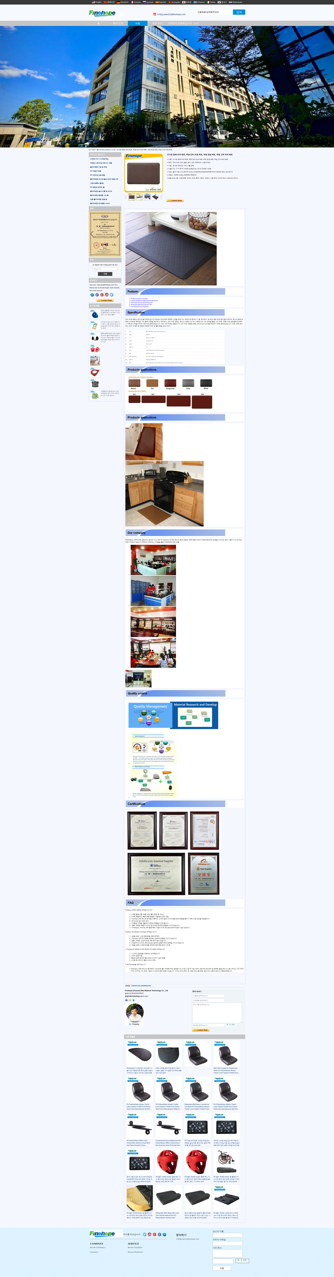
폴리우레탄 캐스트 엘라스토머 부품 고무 (104, 179)
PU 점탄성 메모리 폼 (97, 187)
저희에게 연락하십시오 (177, 23)
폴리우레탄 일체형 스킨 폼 (106, 150)
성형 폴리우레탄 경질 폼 (98, 199)
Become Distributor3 (97, 1247)
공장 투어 (157, 23)
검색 (239, 12)
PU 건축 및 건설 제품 (97, 175)
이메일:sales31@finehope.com (171, 14)
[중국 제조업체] (95, 349)
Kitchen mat (136, 986)
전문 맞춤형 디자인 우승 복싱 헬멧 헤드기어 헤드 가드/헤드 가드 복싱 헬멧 (110, 313)
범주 (93, 150)
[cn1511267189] (133, 1000)
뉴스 (196, 23)
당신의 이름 (218, 1231)
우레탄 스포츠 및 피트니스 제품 (101, 163)
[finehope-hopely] (126, 1000)
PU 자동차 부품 (95, 171)
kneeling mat (146, 986)
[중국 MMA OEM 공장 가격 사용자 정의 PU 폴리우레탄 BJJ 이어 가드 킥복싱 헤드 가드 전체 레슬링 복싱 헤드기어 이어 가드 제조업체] (95, 337)
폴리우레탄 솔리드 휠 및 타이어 (101, 191)
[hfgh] (97, 295)
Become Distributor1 (135, 1252)
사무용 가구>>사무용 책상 (99, 159)
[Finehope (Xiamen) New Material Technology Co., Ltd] (106, 12)
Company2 (94, 1252)
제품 (137, 23)
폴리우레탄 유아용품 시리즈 (100, 203)
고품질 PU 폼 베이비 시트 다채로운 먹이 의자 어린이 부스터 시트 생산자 (110, 393)
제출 (222, 1268)
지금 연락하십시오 (105, 300)
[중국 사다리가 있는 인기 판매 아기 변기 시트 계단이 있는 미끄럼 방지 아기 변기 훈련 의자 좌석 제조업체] (95, 326)
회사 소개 (118, 23)
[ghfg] (102, 295)
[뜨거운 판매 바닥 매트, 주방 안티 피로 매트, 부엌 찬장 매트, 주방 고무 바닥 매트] (143, 173)
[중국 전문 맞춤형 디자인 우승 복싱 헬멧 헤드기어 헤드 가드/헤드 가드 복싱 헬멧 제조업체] (95, 314)
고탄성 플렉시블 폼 (96, 183)
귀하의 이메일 (219, 1239)
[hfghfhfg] (107, 295)
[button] (331, 87)
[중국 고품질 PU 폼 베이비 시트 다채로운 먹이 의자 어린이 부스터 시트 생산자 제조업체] (95, 395)
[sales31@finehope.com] (130, 1000)
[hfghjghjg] (112, 295)
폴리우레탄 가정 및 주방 (98, 167)
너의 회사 (217, 1248)
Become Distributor (135, 1247)
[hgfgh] (92, 295)
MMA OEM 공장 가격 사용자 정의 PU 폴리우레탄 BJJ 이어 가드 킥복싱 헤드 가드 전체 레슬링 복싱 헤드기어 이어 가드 (110, 337)
